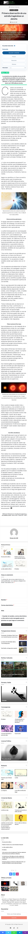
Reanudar (14, 60)
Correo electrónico (7, 605)
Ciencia (17, 7)
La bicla (16, 777)
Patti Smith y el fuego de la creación (9, 648)
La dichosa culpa (4, 810)
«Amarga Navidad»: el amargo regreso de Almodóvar (19, 721)
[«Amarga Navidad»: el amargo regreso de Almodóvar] (21, 714)
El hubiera (17, 568)
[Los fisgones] (7, 785)
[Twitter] (14, 870)
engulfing (6, 515)
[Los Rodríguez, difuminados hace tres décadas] (5, 888)
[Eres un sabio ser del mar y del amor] (21, 817)
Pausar (14, 56)
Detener (14, 64)
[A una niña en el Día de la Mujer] (21, 785)
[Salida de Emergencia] (9, 2)
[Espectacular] (21, 728)
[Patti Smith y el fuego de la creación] (23, 650)
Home (12, 7)
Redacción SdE (14, 22)
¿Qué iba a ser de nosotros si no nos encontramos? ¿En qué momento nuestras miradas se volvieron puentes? (7, 826)
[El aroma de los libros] (7, 551)
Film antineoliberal (6, 759)
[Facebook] (12, 870)
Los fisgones (4, 790)
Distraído (4, 700)
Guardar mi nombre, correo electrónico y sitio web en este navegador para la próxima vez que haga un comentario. (14, 618)
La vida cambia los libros (6, 568)
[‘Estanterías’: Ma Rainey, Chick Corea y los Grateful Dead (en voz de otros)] (23, 637)
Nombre (4, 600)
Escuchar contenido (14, 52)
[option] (14, 669)
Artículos (11, 10)
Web (2, 610)
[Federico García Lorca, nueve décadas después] (21, 551)
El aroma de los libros (5, 556)
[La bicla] (21, 772)
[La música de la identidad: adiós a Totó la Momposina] (23, 643)
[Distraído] (14, 883)
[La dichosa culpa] (7, 805)
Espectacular (18, 733)
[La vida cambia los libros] (7, 564)
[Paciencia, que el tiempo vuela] (7, 772)
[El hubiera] (21, 564)
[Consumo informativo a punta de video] (7, 728)
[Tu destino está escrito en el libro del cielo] (21, 805)
